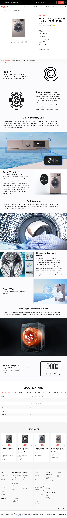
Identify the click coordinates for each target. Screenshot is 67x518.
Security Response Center (38, 487)
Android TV (3, 482)
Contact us (37, 484)
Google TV (3, 477)
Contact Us (48, 500)
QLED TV (3, 479)
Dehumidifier (15, 483)
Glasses (25, 486)
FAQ (47, 495)
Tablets (25, 477)
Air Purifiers (15, 498)
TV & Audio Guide (50, 486)
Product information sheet (45, 25)
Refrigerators (15, 494)
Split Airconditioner (16, 475)
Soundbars (3, 494)
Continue (61, 2)
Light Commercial (16, 477)
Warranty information (48, 498)
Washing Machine (9, 10)
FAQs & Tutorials (49, 480)
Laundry (14, 496)
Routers (25, 482)
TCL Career (37, 479)
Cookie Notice (21, 515)
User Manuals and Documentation (50, 483)
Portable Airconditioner (15, 480)
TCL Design (37, 482)
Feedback (48, 488)
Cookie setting (62, 514)
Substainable (38, 477)
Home (2, 10)
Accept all (49, 514)
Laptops (25, 488)
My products (37, 503)
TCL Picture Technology (3, 487)
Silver (42, 52)
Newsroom (37, 475)
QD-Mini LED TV (5, 475)
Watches (25, 484)
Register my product (37, 500)
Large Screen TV (5, 484)
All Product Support (48, 478)
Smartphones (26, 475)
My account (37, 498)
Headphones (26, 479)
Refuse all (55, 514)
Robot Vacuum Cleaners (15, 501)
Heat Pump (14, 485)
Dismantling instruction (37, 490)
